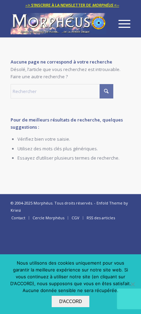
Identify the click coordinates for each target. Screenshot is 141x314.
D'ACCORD (70, 301)
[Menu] (121, 23)
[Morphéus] (58, 23)
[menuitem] (72, 5)
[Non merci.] (132, 284)
